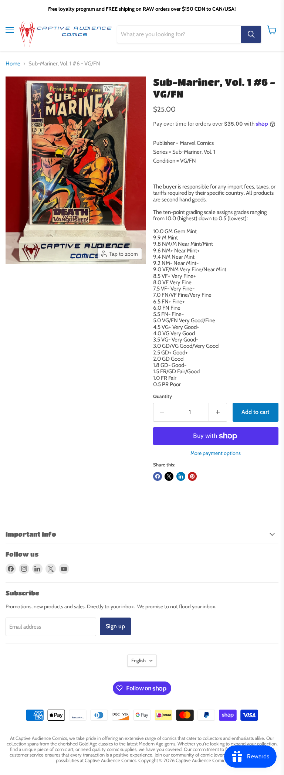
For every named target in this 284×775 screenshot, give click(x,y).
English (138, 660)
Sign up (115, 626)
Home (13, 64)
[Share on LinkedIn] (180, 476)
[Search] (251, 34)
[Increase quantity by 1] (218, 412)
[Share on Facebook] (157, 476)
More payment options (215, 453)
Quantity (162, 396)
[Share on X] (169, 476)
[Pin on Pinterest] (192, 476)
